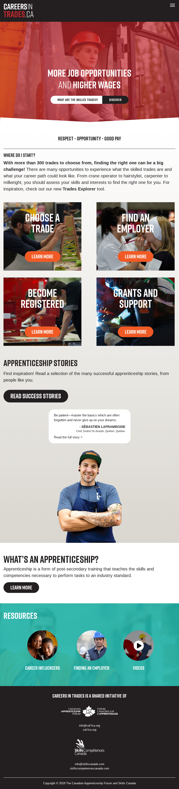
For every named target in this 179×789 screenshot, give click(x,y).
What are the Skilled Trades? (89, 100)
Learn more (21, 587)
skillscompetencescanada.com (89, 768)
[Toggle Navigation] (172, 5)
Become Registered (42, 298)
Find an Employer (135, 223)
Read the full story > (68, 437)
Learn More (42, 256)
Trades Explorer (79, 189)
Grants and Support (135, 298)
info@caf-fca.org (89, 725)
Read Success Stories (35, 396)
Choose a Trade (42, 223)
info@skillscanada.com (89, 764)
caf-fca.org (89, 729)
